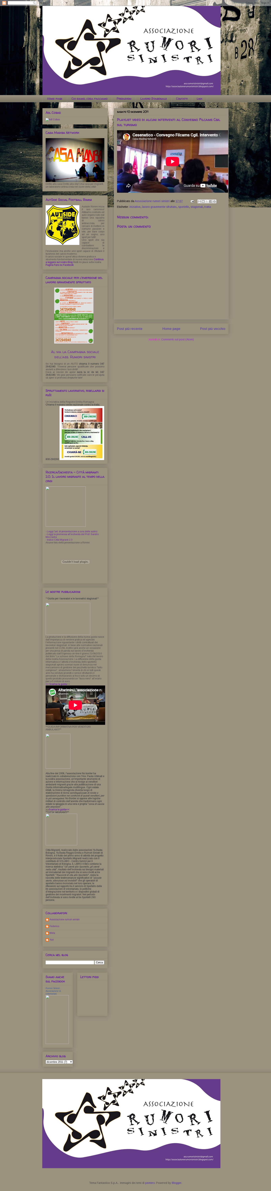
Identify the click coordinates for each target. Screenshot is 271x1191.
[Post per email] (192, 201)
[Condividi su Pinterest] (214, 201)
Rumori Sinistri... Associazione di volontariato (53, 991)
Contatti (182, 98)
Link (199, 98)
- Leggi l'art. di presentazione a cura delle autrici (71, 531)
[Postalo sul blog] (203, 201)
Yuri (52, 939)
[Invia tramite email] (199, 201)
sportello (183, 206)
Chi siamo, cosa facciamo (90, 98)
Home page (54, 98)
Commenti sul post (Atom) (177, 339)
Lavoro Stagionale (153, 98)
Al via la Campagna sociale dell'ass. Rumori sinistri (75, 354)
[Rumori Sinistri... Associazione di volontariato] (57, 1043)
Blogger (176, 1182)
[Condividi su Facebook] (211, 201)
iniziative (135, 206)
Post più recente (129, 329)
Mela (52, 933)
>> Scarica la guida (56, 684)
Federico (54, 926)
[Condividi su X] (207, 201)
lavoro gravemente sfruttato (159, 206)
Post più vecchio (212, 329)
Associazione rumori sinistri (65, 919)
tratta (207, 206)
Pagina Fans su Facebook (60, 265)
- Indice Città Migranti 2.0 (59, 539)
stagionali (197, 206)
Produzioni (124, 98)
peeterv (150, 1182)
